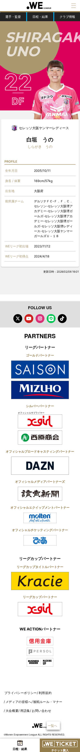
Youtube (28, 318)
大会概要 (12, 711)
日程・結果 (40, 17)
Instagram (40, 318)
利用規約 (45, 693)
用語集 (25, 711)
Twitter (17, 318)
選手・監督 (13, 17)
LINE (51, 318)
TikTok (62, 318)
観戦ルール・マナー (47, 702)
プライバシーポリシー (20, 693)
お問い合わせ (41, 711)
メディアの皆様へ (19, 702)
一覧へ (52, 725)
